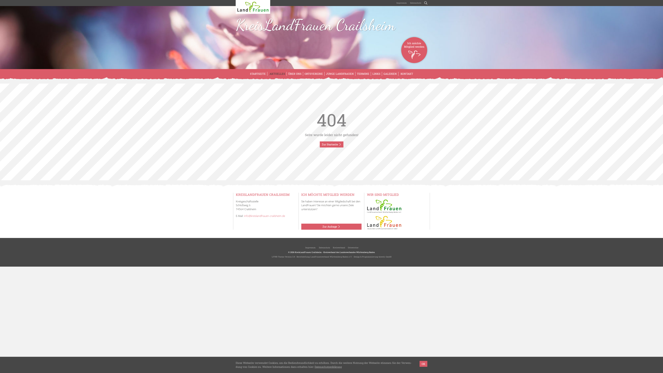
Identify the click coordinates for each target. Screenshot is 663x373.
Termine (363, 73)
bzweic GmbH (385, 256)
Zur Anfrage (330, 226)
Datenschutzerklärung (328, 367)
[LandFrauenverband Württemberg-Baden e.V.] (384, 206)
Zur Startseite (330, 144)
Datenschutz (415, 3)
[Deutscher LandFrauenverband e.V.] (384, 222)
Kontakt (406, 73)
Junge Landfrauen (340, 73)
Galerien (390, 73)
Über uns (294, 73)
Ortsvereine (314, 73)
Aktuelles (277, 73)
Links (376, 73)
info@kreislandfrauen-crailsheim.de (264, 216)
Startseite (258, 73)
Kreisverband (339, 247)
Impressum (401, 3)
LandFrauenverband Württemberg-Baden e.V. (331, 256)
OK (423, 364)
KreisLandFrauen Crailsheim (315, 25)
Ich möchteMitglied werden (414, 44)
